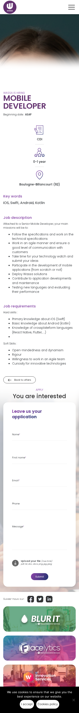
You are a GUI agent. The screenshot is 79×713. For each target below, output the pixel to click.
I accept (27, 704)
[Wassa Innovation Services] (39, 677)
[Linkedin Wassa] (49, 599)
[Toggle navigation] (71, 7)
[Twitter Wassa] (40, 599)
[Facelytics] (39, 648)
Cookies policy (48, 704)
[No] (73, 700)
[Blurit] (39, 619)
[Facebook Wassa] (30, 599)
